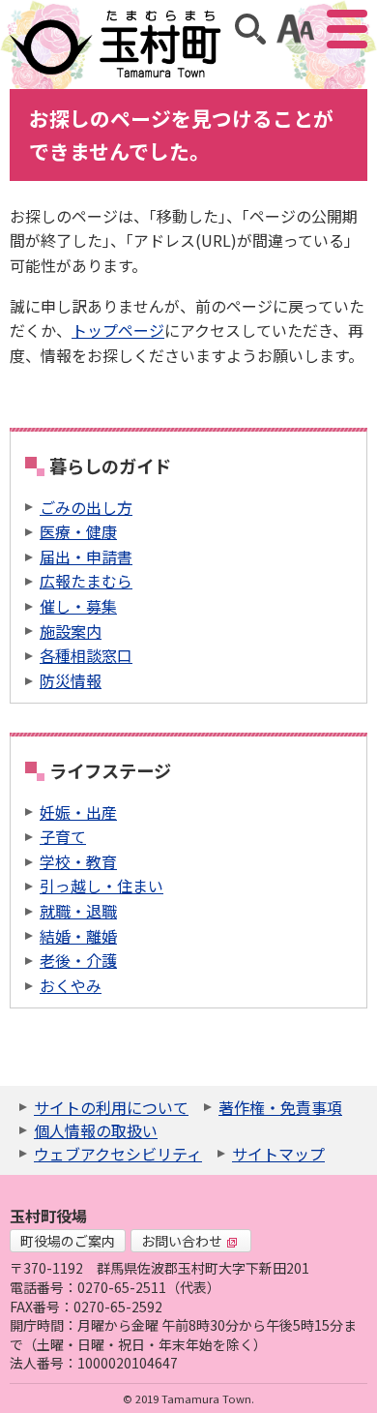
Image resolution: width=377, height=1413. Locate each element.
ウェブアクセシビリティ (118, 1153)
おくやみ (71, 985)
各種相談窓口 (86, 655)
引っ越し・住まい (101, 885)
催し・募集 (78, 605)
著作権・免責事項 (280, 1107)
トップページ (118, 330)
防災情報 (71, 680)
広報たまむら (86, 580)
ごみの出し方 (86, 507)
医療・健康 (78, 531)
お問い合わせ (181, 1240)
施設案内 (71, 631)
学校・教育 (78, 861)
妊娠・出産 (78, 812)
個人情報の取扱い (96, 1130)
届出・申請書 (86, 556)
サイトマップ (278, 1153)
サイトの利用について (111, 1107)
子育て (63, 836)
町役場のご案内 (67, 1240)
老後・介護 (78, 960)
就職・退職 (78, 910)
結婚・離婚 (78, 935)
